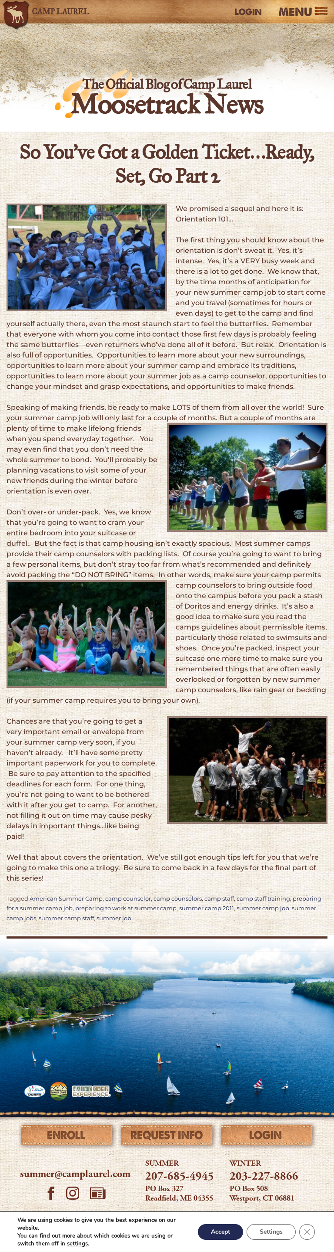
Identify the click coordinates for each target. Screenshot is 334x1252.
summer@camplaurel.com (75, 1175)
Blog (98, 1193)
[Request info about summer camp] (167, 1137)
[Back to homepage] (50, 12)
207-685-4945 (179, 1177)
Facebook (51, 1194)
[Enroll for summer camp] (67, 1137)
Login (248, 12)
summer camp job (263, 908)
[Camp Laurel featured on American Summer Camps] (58, 1091)
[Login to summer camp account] (267, 1137)
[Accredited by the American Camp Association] (35, 1091)
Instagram (73, 1194)
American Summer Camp (66, 898)
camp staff (219, 898)
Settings (271, 1232)
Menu (295, 12)
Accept (220, 1232)
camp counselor (128, 898)
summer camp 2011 (206, 908)
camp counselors (178, 898)
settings (77, 1244)
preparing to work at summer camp (126, 908)
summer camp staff (66, 918)
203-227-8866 (264, 1177)
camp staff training (263, 898)
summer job (114, 918)
